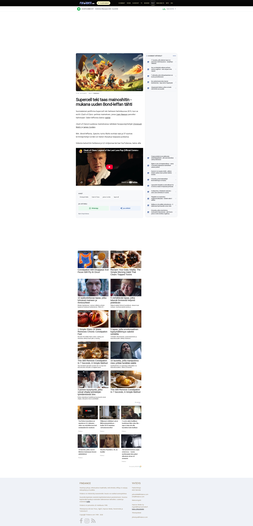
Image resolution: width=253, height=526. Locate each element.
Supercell (116, 197)
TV (141, 3)
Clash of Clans (96, 197)
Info (167, 3)
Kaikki (174, 55)
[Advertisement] (161, 122)
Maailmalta (160, 3)
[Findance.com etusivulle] (87, 3)
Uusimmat (121, 3)
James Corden (89, 127)
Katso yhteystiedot (138, 509)
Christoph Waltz (84, 197)
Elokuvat (136, 3)
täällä (107, 117)
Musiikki (146, 3)
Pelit (153, 3)
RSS (172, 3)
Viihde (129, 3)
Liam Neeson (122, 114)
